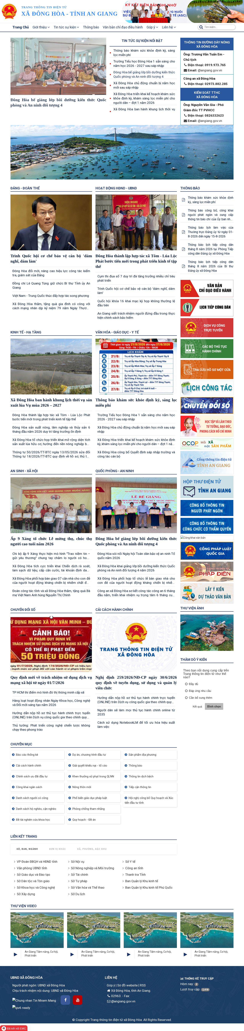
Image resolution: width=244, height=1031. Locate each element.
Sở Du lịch (78, 894)
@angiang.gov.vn (205, 70)
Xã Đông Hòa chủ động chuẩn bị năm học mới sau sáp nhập (144, 85)
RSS (143, 985)
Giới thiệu (40, 27)
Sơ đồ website (127, 985)
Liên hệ (168, 27)
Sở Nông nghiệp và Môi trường (92, 868)
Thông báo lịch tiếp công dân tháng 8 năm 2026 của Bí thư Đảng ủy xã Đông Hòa (210, 266)
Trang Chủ (20, 27)
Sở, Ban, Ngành (27, 849)
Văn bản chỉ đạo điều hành (123, 27)
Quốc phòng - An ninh (115, 471)
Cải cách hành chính (114, 610)
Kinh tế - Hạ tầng (25, 332)
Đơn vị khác (57, 849)
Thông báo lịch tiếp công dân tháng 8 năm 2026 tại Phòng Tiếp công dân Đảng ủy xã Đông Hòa (210, 249)
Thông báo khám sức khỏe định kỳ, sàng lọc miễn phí (144, 53)
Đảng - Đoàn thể (25, 188)
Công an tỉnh (134, 868)
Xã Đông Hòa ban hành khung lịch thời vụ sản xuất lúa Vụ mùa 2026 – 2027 (144, 111)
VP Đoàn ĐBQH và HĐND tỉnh (37, 862)
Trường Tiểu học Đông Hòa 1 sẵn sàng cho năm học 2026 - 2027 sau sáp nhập (144, 63)
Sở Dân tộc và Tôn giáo (33, 881)
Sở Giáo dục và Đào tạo (33, 874)
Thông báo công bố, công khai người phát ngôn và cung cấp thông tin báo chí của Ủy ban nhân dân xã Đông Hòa (210, 215)
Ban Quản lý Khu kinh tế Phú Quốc (149, 887)
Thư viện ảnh (192, 608)
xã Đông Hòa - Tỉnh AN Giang (69, 13)
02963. (116, 996)
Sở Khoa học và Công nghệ (36, 887)
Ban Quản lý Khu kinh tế (141, 881)
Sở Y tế (130, 862)
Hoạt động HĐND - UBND (116, 188)
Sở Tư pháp (79, 881)
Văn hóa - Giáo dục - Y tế (117, 332)
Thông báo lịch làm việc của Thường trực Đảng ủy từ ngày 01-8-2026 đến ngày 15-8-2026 (210, 232)
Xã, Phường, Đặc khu (92, 849)
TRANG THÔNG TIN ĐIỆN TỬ (44, 7)
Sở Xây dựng (26, 894)
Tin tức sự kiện (65, 27)
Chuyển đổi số (22, 610)
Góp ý (151, 27)
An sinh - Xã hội (24, 471)
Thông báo (91, 27)
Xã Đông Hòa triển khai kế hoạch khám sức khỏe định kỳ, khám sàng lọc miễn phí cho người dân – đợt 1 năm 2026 (144, 98)
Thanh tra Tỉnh (135, 874)
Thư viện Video (23, 906)
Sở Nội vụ (77, 862)
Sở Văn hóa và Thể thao (87, 887)
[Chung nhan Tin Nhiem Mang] (34, 1000)
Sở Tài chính (79, 874)
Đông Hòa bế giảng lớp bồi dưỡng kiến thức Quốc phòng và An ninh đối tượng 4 (144, 74)
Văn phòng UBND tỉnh (32, 868)
